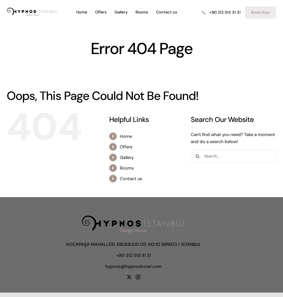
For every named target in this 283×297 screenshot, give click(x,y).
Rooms (127, 168)
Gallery (127, 157)
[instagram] (138, 277)
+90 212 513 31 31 (133, 255)
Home (126, 136)
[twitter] (129, 277)
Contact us (131, 178)
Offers (126, 147)
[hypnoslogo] (32, 10)
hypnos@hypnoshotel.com (133, 266)
